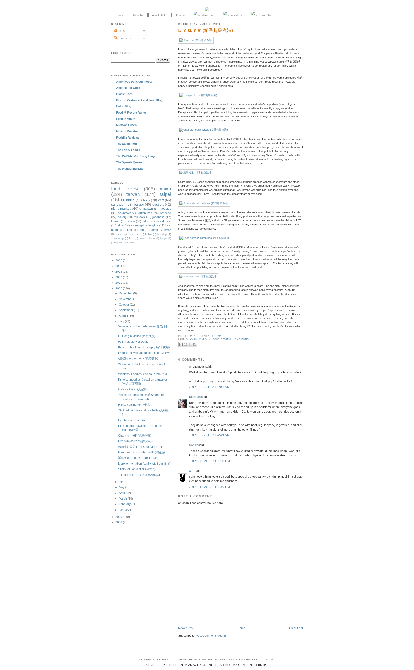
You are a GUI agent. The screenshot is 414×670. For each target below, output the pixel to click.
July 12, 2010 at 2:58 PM (209, 460)
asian (193, 339)
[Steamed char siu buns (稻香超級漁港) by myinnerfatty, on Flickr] (204, 203)
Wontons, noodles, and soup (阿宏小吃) (143, 373)
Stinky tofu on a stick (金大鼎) (137, 469)
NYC (146, 200)
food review (222, 339)
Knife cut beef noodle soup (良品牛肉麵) (144, 347)
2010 (119, 288)
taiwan (133, 194)
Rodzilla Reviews (127, 137)
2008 (119, 522)
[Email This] (180, 344)
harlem (130, 243)
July (122, 321)
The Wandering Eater (130, 168)
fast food (165, 212)
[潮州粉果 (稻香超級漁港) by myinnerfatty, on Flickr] (195, 172)
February (125, 504)
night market (121, 208)
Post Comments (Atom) (211, 635)
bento (141, 238)
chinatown (146, 208)
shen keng (117, 238)
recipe (131, 221)
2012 (119, 277)
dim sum (205, 339)
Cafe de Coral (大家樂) (133, 389)
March (123, 498)
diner (154, 229)
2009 (119, 516)
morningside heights (144, 225)
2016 (119, 260)
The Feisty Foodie (128, 149)
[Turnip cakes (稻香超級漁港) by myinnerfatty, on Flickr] (198, 95)
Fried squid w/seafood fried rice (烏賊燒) (144, 352)
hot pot (163, 238)
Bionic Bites (124, 94)
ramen (119, 234)
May (122, 487)
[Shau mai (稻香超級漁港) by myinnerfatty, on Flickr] (196, 40)
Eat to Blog (123, 106)
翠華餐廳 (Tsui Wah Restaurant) (138, 457)
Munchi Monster (127, 131)
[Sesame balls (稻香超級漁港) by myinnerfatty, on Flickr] (198, 276)
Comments (124, 38)
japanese (158, 217)
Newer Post (185, 628)
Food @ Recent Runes (131, 112)
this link (222, 665)
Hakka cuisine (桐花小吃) (134, 404)
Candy (193, 444)
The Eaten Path (126, 143)
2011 (119, 282)
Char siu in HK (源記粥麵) (134, 435)
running (129, 200)
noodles (166, 208)
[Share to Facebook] (194, 344)
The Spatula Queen (129, 162)
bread (167, 229)
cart (161, 200)
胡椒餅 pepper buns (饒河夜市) (138, 358)
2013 (119, 271)
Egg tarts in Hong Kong (133, 420)
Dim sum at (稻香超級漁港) (205, 30)
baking (146, 221)
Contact (180, 15)
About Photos (160, 15)
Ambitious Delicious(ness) (134, 81)
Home (120, 15)
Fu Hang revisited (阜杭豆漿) (136, 336)
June (122, 481)
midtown (139, 217)
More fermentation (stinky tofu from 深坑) (144, 463)
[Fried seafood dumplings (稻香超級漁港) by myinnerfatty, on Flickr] (204, 238)
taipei (165, 194)
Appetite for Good (128, 87)
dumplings (145, 212)
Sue (191, 470)
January (124, 509)
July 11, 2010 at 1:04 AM (209, 386)
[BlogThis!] (185, 344)
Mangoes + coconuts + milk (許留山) (141, 452)
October (124, 304)
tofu (131, 238)
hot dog (162, 234)
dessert (158, 204)
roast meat (164, 221)
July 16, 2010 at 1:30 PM (209, 486)
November (126, 298)
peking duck (117, 243)
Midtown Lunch (126, 125)
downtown (124, 212)
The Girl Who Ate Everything (135, 156)
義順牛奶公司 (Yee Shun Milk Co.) (140, 446)
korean (115, 221)
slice (121, 225)
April (122, 493)
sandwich (118, 204)
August (124, 315)
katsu (148, 234)
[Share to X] (190, 344)
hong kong (241, 339)
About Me (138, 15)
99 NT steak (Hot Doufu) (134, 341)
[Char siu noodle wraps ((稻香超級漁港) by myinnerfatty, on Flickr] (203, 129)
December (126, 293)
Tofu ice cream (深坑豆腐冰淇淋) (139, 474)
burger (139, 204)
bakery (122, 217)
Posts (121, 30)
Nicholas (195, 396)
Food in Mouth (125, 118)
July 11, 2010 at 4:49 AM (209, 435)
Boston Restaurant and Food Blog (139, 100)
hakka (152, 238)
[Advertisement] (234, 616)
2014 (119, 265)
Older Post (296, 628)
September (126, 310)
